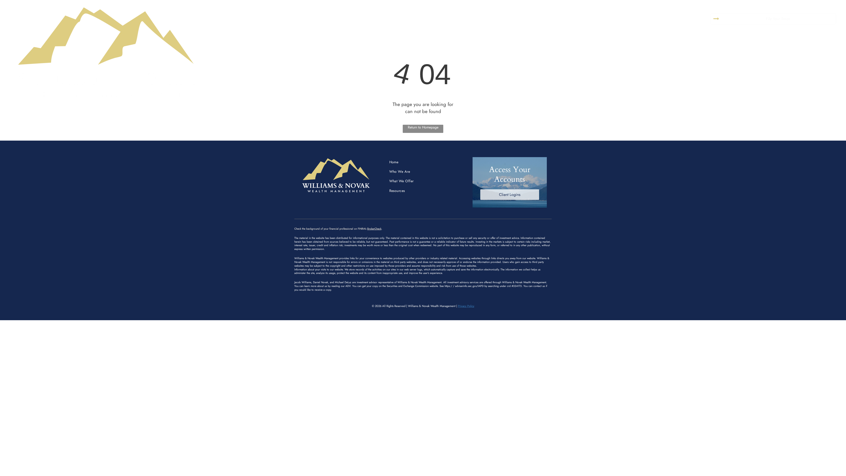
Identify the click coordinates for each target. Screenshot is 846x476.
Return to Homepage (423, 127)
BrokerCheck (374, 229)
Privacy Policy (466, 306)
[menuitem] (394, 17)
